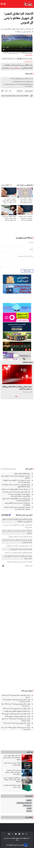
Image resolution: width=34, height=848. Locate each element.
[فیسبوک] (6, 91)
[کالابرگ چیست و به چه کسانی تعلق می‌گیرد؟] (27, 765)
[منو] (5, 4)
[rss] (25, 834)
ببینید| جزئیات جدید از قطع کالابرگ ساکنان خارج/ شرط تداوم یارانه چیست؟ (16, 500)
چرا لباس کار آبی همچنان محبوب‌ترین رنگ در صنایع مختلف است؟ (13, 772)
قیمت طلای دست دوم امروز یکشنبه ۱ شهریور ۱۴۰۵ (16, 714)
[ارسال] (20, 59)
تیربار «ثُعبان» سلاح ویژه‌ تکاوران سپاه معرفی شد (17, 711)
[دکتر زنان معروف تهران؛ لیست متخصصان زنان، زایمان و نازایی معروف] (27, 758)
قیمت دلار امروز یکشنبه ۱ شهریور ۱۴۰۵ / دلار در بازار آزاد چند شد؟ (15, 728)
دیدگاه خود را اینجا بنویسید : (25, 256)
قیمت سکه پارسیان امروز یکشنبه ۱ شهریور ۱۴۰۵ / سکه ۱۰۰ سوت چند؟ (16, 701)
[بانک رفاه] (17, 356)
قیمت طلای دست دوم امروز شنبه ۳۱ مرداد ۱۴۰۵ (16, 709)
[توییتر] (10, 91)
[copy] (31, 95)
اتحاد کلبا (19, 91)
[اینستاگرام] (22, 834)
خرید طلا (29, 811)
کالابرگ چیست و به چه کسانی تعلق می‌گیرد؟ (12, 764)
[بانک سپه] (17, 327)
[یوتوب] (15, 834)
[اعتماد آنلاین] (28, 4)
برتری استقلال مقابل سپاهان (22, 474)
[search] (2, 4)
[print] (18, 59)
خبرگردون (29, 800)
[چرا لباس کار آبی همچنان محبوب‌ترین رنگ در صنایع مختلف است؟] (27, 773)
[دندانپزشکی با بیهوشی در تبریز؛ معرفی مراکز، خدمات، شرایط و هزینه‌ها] (27, 780)
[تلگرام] (2, 91)
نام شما (31, 242)
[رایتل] (17, 317)
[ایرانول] (17, 336)
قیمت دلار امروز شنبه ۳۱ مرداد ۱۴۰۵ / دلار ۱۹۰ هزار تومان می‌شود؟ (16, 720)
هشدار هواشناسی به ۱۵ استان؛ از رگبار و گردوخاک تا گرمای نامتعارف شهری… (16, 486)
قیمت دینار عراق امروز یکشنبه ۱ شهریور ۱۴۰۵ (17, 716)
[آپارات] (8, 834)
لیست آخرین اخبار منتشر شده (8, 469)
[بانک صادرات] (17, 307)
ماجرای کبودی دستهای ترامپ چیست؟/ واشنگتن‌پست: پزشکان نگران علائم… (19, 495)
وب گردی (29, 752)
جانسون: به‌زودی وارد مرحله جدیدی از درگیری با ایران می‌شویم (15, 477)
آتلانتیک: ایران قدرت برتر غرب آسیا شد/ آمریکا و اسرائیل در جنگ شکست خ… (17, 508)
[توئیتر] (11, 834)
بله (11, 68)
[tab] (19, 396)
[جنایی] (17, 346)
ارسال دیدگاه (27, 271)
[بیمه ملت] (17, 289)
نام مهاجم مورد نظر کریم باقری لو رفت (22, 81)
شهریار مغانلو (28, 91)
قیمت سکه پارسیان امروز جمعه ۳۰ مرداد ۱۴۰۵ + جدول (16, 724)
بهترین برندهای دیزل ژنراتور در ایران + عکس (11, 786)
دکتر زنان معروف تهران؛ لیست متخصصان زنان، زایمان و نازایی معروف (11, 758)
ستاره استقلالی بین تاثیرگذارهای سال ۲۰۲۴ (21, 78)
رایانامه (31, 249)
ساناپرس (29, 808)
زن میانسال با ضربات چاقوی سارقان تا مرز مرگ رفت (15, 489)
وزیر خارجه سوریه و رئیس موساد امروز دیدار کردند (16, 492)
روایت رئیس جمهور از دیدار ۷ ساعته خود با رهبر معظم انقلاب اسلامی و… (18, 388)
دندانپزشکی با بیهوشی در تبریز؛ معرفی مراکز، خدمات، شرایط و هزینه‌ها (11, 780)
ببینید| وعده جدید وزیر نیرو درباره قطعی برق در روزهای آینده (17, 504)
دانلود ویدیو (28, 55)
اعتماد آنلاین (8, 838)
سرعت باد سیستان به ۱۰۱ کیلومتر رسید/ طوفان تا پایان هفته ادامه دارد (16, 481)
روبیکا (17, 68)
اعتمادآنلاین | (28, 62)
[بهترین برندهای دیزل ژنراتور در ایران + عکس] (27, 787)
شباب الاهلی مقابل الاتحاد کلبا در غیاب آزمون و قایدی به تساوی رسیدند (18, 85)
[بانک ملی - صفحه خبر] (17, 279)
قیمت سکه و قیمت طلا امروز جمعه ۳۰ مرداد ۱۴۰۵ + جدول (16, 696)
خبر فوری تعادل (27, 805)
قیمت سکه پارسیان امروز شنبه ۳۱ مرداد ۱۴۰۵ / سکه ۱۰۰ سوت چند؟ (15, 705)
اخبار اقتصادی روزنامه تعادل (24, 803)
